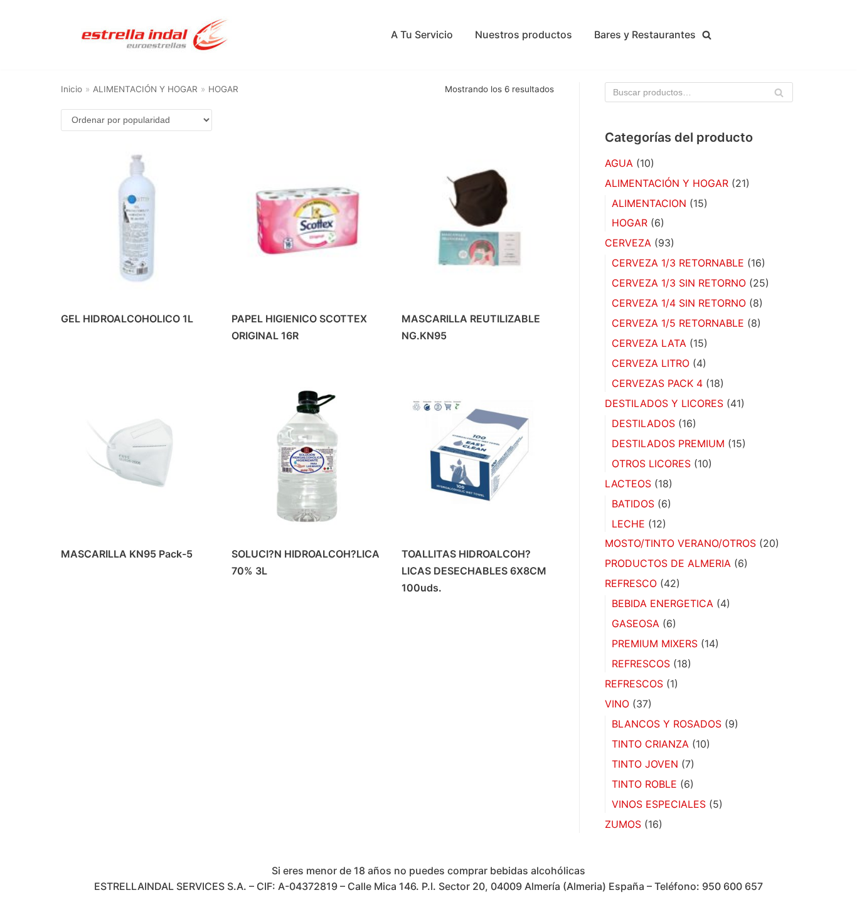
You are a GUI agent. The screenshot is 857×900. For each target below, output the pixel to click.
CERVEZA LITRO (650, 363)
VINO (617, 703)
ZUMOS (623, 824)
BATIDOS (633, 503)
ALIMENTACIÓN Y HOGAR (145, 89)
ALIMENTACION (649, 203)
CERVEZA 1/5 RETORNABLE (678, 323)
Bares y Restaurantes (645, 34)
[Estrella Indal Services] (155, 34)
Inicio (71, 89)
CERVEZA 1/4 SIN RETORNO (679, 303)
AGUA (619, 163)
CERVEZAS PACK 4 (657, 383)
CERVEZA (628, 242)
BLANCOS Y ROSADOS (666, 723)
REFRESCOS (641, 663)
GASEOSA (635, 623)
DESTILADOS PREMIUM (668, 443)
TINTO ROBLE (644, 784)
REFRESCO (631, 583)
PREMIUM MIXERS (655, 643)
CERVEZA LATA (649, 343)
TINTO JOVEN (645, 764)
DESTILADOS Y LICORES (664, 403)
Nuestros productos (523, 34)
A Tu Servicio (422, 34)
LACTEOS (628, 483)
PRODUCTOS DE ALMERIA (668, 563)
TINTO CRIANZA (650, 744)
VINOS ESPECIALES (659, 804)
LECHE (628, 523)
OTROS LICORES (651, 463)
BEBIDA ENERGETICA (662, 603)
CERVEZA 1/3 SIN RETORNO (679, 283)
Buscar (779, 95)
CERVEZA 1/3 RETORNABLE (678, 263)
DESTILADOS (643, 423)
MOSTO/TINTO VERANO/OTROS (680, 543)
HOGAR (629, 222)
